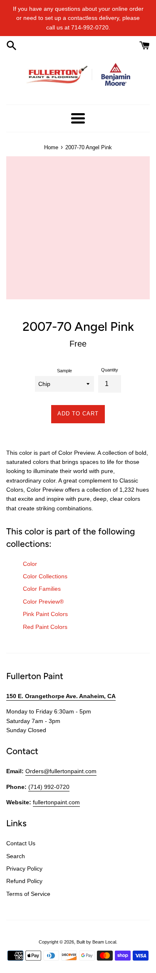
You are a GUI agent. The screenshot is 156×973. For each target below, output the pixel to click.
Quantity (109, 369)
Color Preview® (43, 601)
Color (30, 564)
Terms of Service (28, 894)
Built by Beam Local (96, 941)
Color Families (42, 588)
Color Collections (45, 576)
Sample (64, 370)
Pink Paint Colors (45, 614)
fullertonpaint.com (56, 802)
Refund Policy (24, 881)
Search (15, 856)
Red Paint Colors (45, 627)
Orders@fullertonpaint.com (61, 771)
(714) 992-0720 (48, 787)
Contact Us (20, 843)
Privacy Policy (24, 868)
